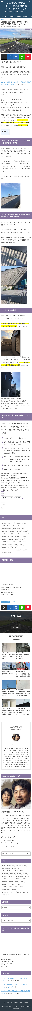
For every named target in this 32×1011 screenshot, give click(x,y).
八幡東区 (5, 534)
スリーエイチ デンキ (7, 840)
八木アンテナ (20, 534)
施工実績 (19, 16)
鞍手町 (19, 550)
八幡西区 (12, 534)
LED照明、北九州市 (21, 523)
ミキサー (13, 531)
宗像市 (17, 536)
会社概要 (25, 16)
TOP (2, 16)
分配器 (4, 536)
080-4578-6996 (6, 589)
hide (7, 131)
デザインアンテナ (7, 528)
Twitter (17, 627)
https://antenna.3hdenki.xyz (10, 843)
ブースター (5, 531)
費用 (6, 16)
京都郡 (25, 531)
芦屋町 (4, 544)
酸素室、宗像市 (6, 547)
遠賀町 (21, 544)
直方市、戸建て (22, 542)
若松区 (10, 544)
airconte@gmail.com (7, 592)
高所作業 (26, 550)
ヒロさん (10, 987)
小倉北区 (24, 536)
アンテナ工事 (6, 602)
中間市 (19, 531)
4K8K (4, 523)
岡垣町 (11, 539)
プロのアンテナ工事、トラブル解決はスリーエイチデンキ (16, 5)
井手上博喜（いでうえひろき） (13, 812)
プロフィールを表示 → (8, 847)
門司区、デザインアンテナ (9, 550)
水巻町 (22, 539)
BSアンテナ (11, 523)
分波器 (27, 534)
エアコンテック (6, 526)
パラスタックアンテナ (19, 528)
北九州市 (11, 536)
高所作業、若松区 (7, 552)
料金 (17, 539)
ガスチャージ (16, 526)
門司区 (14, 547)
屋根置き (5, 539)
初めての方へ (12, 16)
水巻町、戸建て (6, 542)
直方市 (14, 542)
